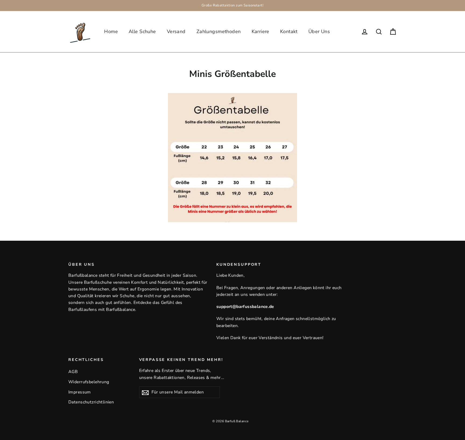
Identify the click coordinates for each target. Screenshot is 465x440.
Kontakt (289, 31)
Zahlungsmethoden (218, 31)
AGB (73, 372)
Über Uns (319, 31)
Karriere (260, 31)
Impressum (79, 392)
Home (111, 31)
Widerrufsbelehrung (88, 382)
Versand (176, 31)
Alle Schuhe (142, 31)
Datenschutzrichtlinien (91, 402)
